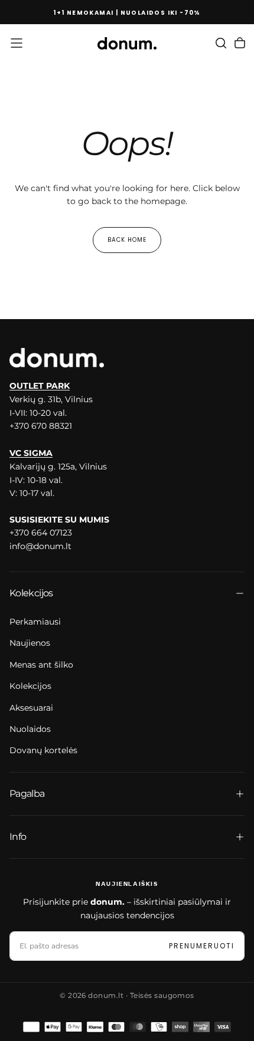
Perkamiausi (35, 621)
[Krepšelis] (240, 43)
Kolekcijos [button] (31, 593)
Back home (127, 239)
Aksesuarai (31, 707)
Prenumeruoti (202, 946)
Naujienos (29, 643)
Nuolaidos (30, 729)
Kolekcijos (30, 686)
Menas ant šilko (41, 664)
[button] (16, 43)
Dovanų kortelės (43, 750)
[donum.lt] (56, 357)
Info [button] (17, 836)
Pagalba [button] (27, 793)
